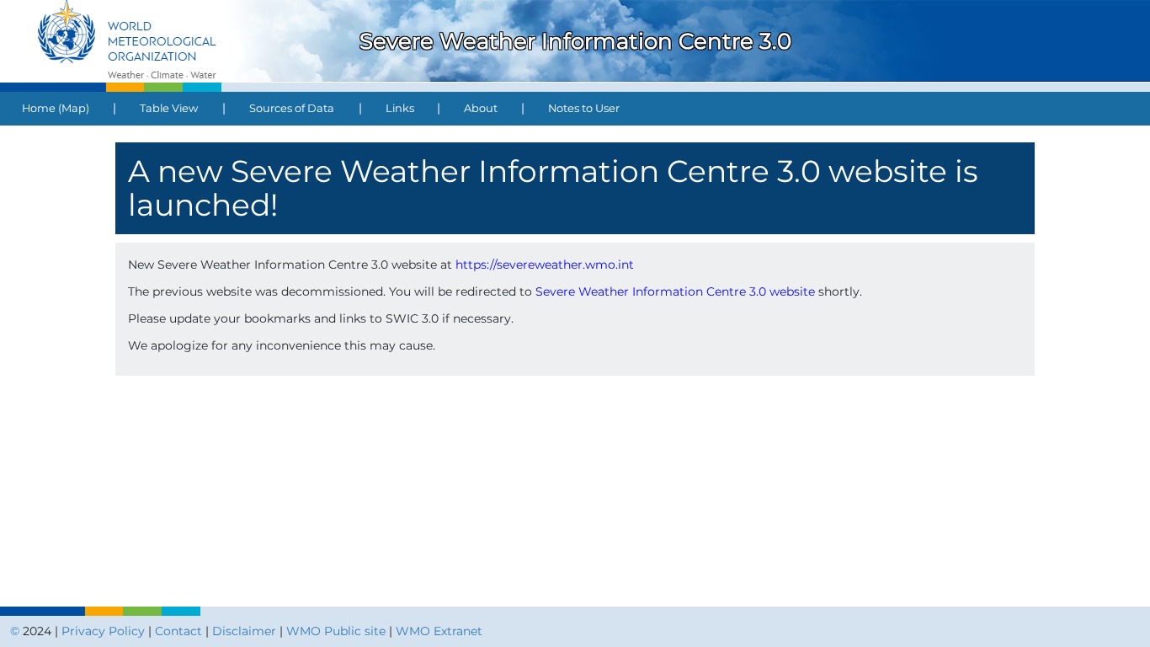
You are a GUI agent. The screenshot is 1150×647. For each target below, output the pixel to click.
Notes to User (584, 108)
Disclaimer (244, 631)
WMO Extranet (439, 631)
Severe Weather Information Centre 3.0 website (675, 291)
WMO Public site (336, 631)
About (481, 108)
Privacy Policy (103, 631)
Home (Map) (55, 108)
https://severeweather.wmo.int (544, 264)
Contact (178, 631)
